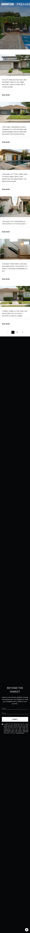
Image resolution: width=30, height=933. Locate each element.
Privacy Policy (20, 733)
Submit (15, 719)
